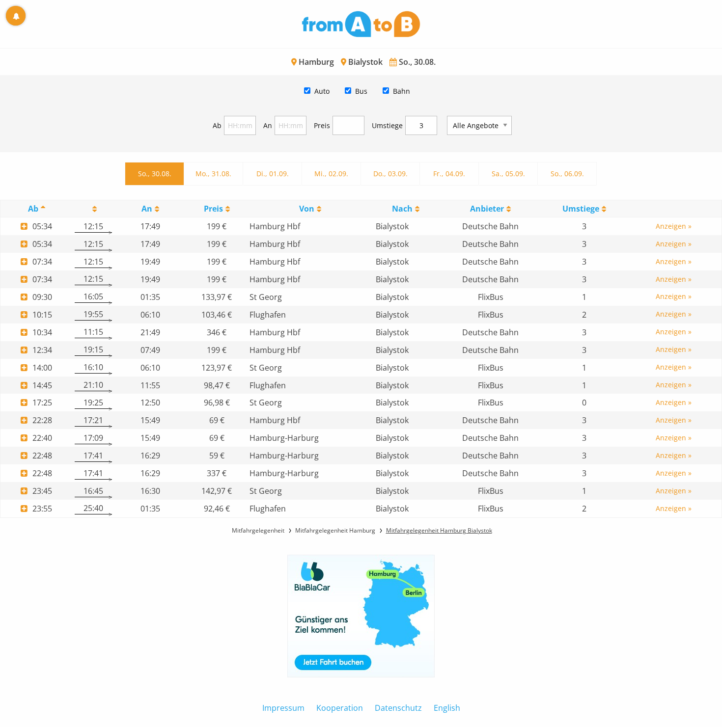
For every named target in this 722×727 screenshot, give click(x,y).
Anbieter (487, 208)
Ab (217, 125)
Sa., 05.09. (508, 173)
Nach (402, 208)
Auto (322, 91)
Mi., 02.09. (331, 173)
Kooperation (339, 707)
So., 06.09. (567, 173)
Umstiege (387, 125)
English (447, 707)
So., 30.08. (154, 173)
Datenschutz (398, 707)
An (267, 125)
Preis (322, 125)
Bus (361, 91)
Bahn (401, 91)
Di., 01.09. (272, 173)
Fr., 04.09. (449, 173)
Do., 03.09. (390, 173)
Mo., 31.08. (213, 173)
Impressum (283, 707)
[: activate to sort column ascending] (93, 208)
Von (306, 208)
